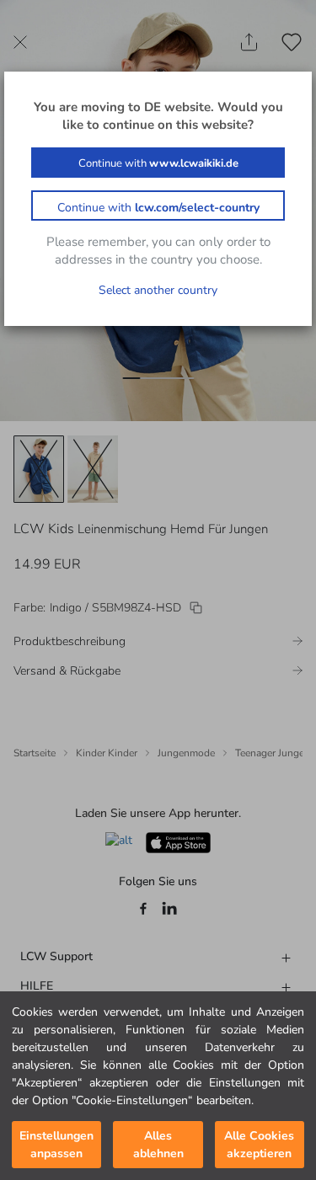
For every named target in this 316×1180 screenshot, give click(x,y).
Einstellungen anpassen (56, 1144)
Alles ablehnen (158, 1144)
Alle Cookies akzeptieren (259, 1144)
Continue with (158, 163)
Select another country (158, 290)
